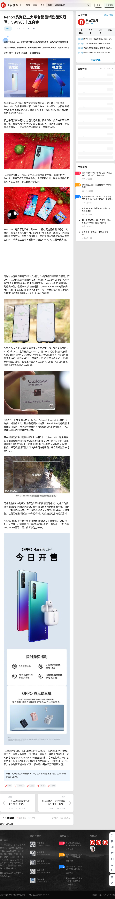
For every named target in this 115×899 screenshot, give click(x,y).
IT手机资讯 (20, 895)
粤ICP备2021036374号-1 (38, 895)
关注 (106, 15)
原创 (8, 28)
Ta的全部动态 (95, 60)
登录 (98, 5)
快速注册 (109, 5)
